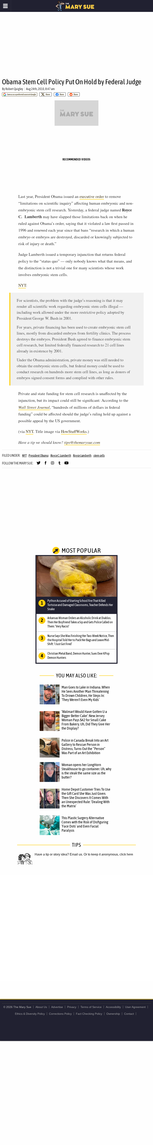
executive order (91, 196)
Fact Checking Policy (89, 1013)
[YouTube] (66, 464)
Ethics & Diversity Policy (30, 1013)
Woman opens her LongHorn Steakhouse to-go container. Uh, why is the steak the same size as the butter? (86, 770)
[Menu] (5, 6)
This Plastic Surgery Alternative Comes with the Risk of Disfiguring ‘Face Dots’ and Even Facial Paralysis (85, 824)
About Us (41, 1007)
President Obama (38, 455)
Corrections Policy (60, 1013)
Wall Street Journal (34, 407)
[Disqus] (76, 927)
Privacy (71, 1007)
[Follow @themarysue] (38, 464)
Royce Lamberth (82, 455)
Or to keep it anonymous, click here (108, 854)
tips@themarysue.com (82, 442)
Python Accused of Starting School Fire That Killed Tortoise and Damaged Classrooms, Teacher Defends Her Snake (80, 605)
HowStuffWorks (74, 431)
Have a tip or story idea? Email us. (59, 854)
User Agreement (135, 1007)
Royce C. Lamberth (60, 455)
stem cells (99, 455)
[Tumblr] (59, 464)
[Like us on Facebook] (45, 464)
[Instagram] (52, 464)
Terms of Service (91, 1007)
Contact (129, 1013)
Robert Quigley (14, 89)
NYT (22, 285)
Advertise (57, 1007)
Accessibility (113, 1007)
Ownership (113, 1013)
